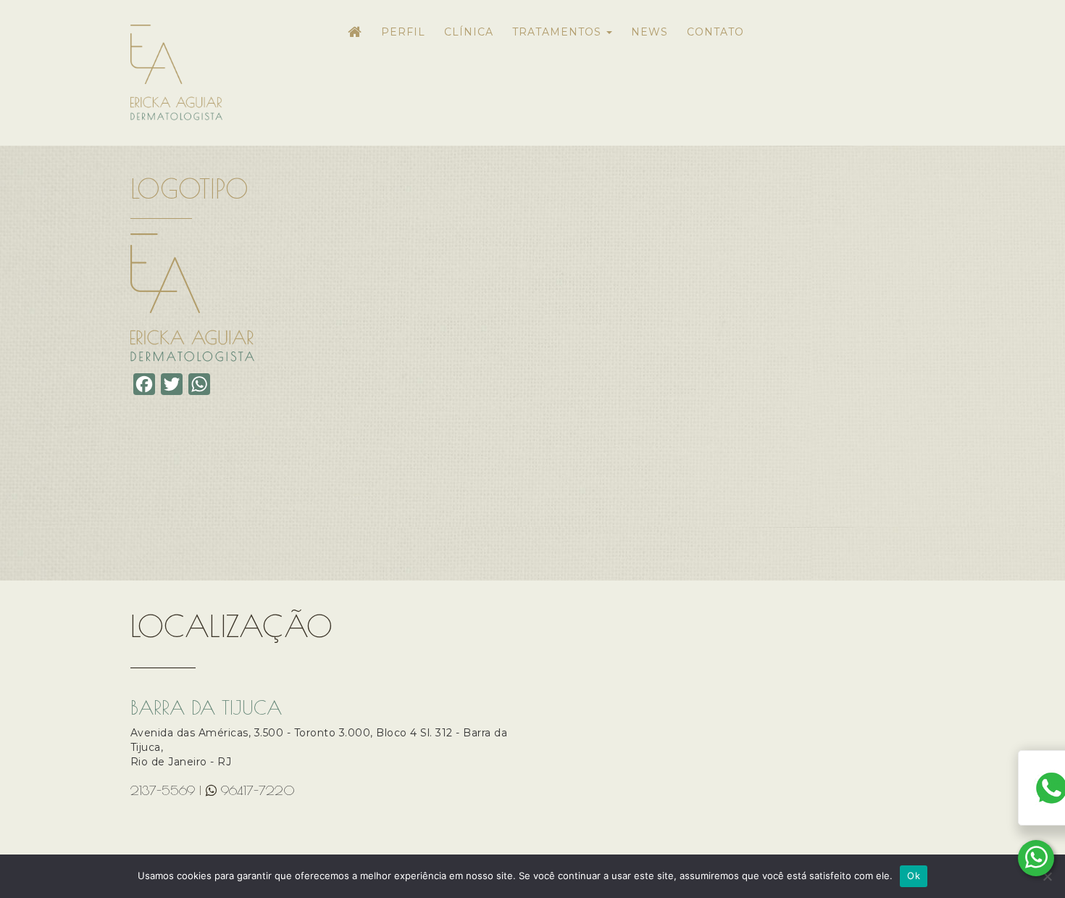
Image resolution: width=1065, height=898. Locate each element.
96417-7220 (258, 790)
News (649, 31)
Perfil (403, 31)
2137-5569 (162, 790)
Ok (913, 875)
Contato (715, 31)
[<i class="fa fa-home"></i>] (355, 38)
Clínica (468, 31)
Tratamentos (558, 31)
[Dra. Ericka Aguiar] (222, 72)
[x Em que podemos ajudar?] (1036, 858)
